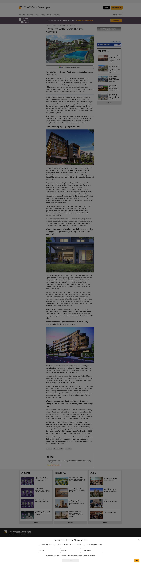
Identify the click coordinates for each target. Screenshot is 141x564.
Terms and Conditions (89, 555)
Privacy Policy (77, 555)
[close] (138, 539)
